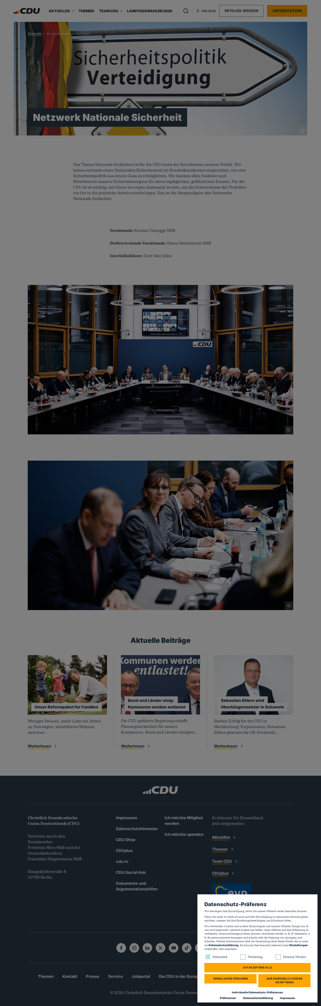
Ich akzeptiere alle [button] (257, 967)
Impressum (287, 998)
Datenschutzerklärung (223, 945)
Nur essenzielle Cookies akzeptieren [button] (284, 980)
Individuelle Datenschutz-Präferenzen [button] (257, 992)
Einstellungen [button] (298, 945)
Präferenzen (228, 998)
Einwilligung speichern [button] (230, 978)
